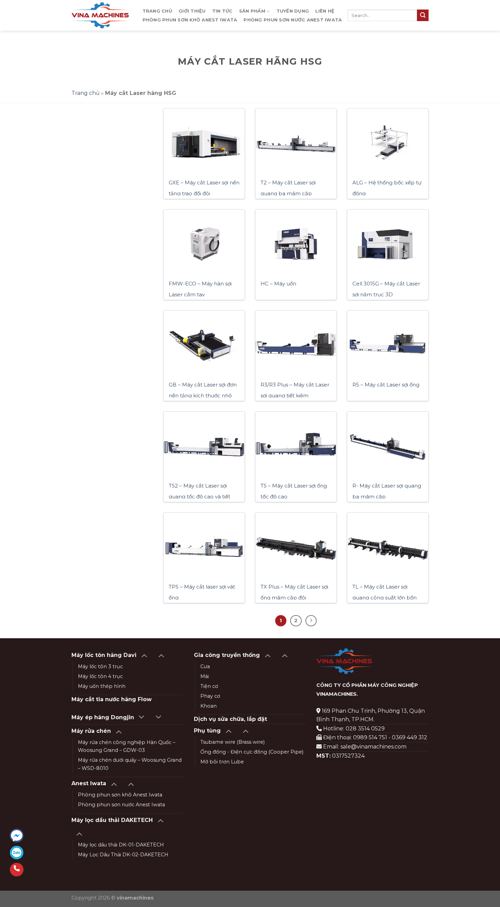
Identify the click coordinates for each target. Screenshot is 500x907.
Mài (204, 676)
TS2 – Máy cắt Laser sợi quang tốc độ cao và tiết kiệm (199, 496)
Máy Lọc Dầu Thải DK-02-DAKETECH (123, 855)
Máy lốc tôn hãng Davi (103, 655)
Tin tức (222, 11)
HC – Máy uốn (278, 283)
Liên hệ (324, 11)
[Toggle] (144, 655)
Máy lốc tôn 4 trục (100, 676)
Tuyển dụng (293, 11)
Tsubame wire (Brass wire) (232, 742)
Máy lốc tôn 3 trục (100, 666)
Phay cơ (210, 696)
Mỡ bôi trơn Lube (222, 762)
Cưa (205, 666)
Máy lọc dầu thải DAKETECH (112, 820)
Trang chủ (157, 11)
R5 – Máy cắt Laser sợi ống (385, 384)
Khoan (208, 706)
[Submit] (423, 15)
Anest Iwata (88, 783)
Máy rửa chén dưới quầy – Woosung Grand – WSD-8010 (130, 764)
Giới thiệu (192, 11)
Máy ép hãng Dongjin (102, 717)
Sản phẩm (252, 11)
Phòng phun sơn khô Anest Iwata (190, 19)
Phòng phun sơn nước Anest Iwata (293, 19)
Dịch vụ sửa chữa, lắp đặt (230, 719)
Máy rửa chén (91, 731)
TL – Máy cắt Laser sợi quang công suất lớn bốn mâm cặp (384, 597)
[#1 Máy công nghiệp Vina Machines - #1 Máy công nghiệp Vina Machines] (100, 15)
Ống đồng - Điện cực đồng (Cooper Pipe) (251, 752)
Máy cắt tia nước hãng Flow (111, 699)
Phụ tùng (207, 730)
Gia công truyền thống (227, 655)
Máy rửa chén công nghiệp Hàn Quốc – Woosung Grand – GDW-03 (126, 746)
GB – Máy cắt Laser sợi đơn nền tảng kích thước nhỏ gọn (203, 395)
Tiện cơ (209, 686)
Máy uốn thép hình (102, 686)
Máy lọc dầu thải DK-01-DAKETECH (121, 845)
